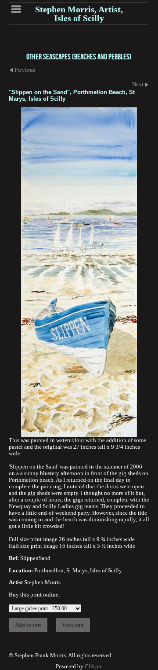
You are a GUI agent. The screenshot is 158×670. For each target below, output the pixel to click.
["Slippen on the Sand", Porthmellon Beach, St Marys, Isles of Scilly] (79, 272)
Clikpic (94, 666)
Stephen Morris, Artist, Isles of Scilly (79, 13)
